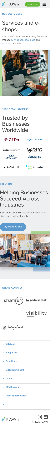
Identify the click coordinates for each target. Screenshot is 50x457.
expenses (22, 40)
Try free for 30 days (13, 226)
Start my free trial (32, 4)
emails (31, 40)
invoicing (6, 43)
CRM (13, 40)
